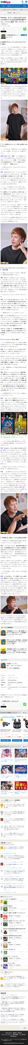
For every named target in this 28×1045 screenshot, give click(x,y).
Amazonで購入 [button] (5, 740)
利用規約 (15, 1032)
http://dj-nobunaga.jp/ (12, 680)
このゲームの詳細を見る (14, 668)
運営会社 (20, 1032)
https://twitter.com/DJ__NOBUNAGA (15, 682)
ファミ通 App (6, 2)
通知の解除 (15, 1034)
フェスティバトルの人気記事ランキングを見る (10, 876)
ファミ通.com (22, 1034)
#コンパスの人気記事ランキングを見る (8, 853)
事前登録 (10, 13)
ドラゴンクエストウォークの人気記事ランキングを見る (12, 862)
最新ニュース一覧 (24, 9)
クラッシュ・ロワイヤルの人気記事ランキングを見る (11, 867)
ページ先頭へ (24, 1028)
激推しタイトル (16, 13)
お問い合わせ (8, 1032)
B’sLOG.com (14, 1036)
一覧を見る (24, 712)
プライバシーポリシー (7, 1034)
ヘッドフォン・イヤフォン (8, 716)
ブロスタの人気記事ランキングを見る (8, 892)
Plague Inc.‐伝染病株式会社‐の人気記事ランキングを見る (11, 883)
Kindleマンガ (20, 716)
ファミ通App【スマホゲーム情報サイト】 (10, 9)
